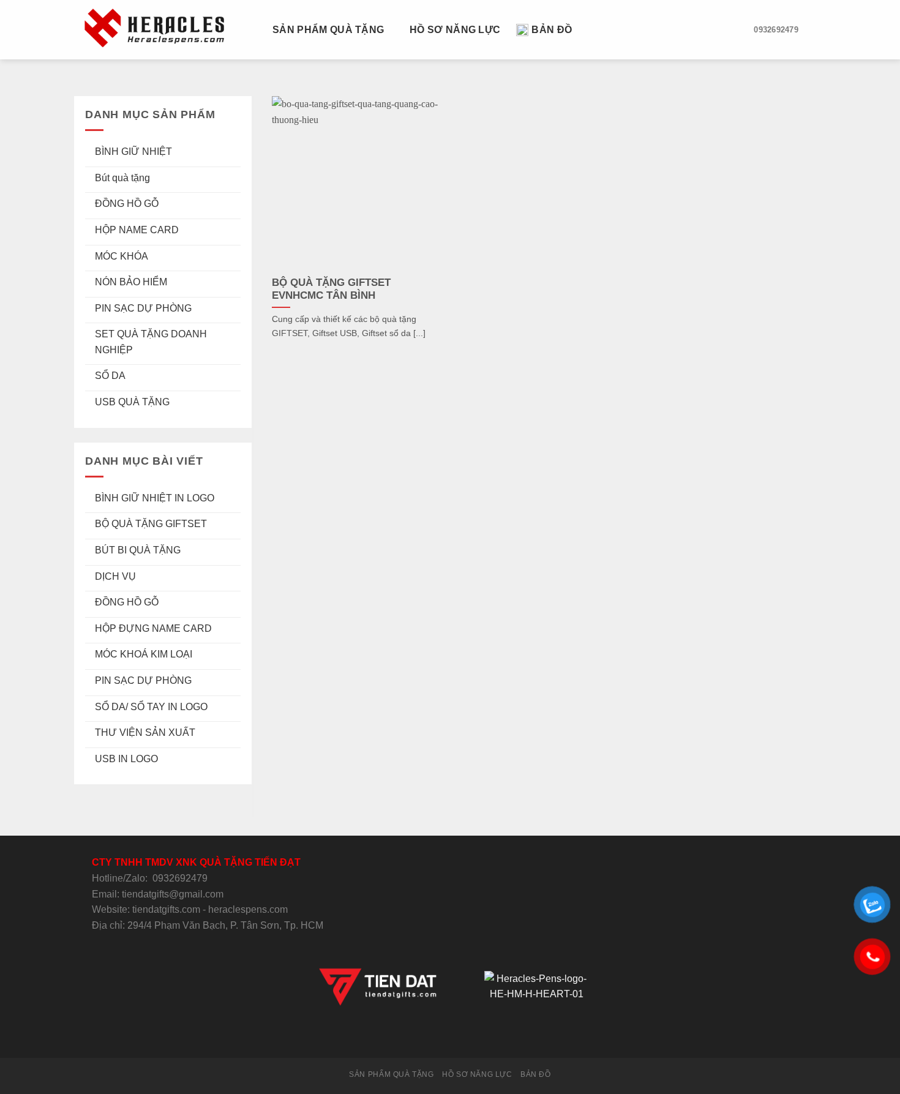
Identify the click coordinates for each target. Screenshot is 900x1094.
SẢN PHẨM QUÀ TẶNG (328, 29)
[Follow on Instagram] (420, 1035)
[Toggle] (236, 151)
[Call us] (465, 1035)
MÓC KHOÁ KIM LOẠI (143, 654)
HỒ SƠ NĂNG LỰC (455, 29)
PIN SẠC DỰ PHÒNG (143, 308)
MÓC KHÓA (121, 256)
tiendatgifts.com (166, 909)
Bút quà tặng (122, 178)
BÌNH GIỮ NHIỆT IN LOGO (154, 498)
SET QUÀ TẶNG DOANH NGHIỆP (151, 342)
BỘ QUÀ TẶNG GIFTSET (151, 524)
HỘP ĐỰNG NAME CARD (153, 628)
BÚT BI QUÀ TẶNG (138, 550)
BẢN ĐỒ (551, 29)
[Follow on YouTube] (495, 1035)
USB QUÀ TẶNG (132, 402)
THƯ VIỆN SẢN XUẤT (145, 732)
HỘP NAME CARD (137, 230)
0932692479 (180, 878)
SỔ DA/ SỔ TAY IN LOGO (151, 707)
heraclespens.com (248, 909)
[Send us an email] (450, 1035)
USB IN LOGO (126, 759)
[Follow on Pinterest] (480, 1035)
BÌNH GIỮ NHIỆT (133, 151)
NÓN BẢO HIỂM (131, 282)
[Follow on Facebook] (405, 1035)
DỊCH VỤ (115, 576)
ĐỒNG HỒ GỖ (127, 203)
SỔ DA (110, 375)
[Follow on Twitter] (435, 1035)
